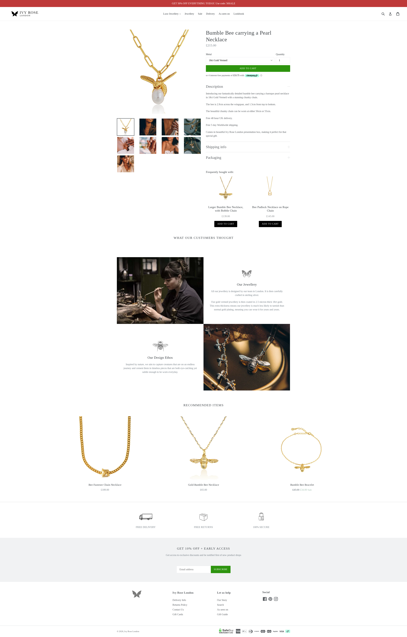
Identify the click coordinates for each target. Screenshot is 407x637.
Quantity (280, 54)
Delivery (210, 13)
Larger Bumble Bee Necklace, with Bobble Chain (225, 208)
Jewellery (189, 13)
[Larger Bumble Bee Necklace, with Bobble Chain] (226, 189)
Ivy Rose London (131, 631)
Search (220, 604)
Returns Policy (179, 604)
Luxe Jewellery (172, 13)
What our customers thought (204, 238)
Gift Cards (177, 614)
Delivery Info (179, 600)
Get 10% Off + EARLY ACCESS (203, 548)
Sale (200, 13)
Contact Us (178, 609)
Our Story (222, 600)
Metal (209, 54)
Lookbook (239, 13)
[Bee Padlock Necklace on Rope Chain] (270, 189)
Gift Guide (222, 614)
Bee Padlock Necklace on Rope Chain (270, 208)
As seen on (224, 13)
